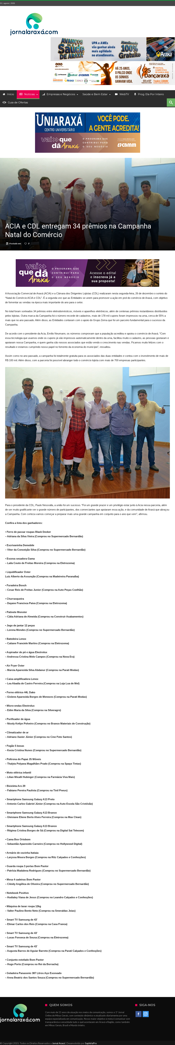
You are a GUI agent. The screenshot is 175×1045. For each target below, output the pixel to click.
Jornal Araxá (58, 1043)
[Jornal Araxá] (34, 11)
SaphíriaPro (91, 1043)
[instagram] (146, 1014)
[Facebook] (139, 1014)
